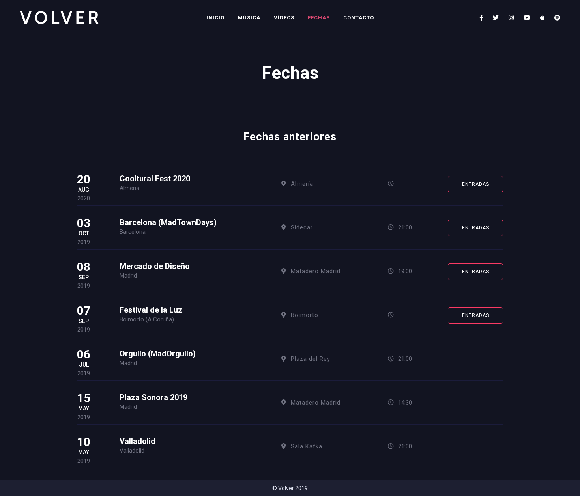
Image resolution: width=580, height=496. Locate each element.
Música (249, 18)
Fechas (319, 18)
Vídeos (284, 18)
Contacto (358, 18)
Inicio (215, 18)
